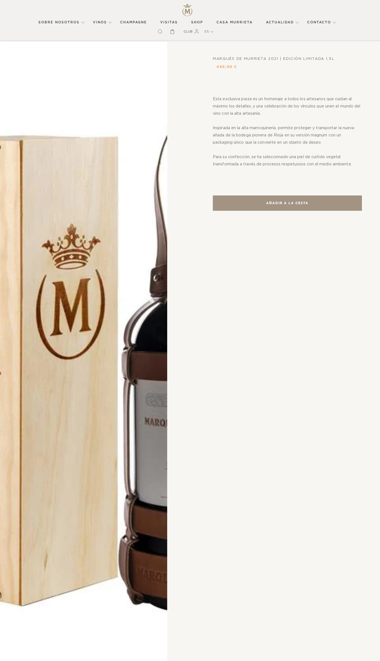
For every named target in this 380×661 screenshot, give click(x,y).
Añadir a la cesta (287, 203)
